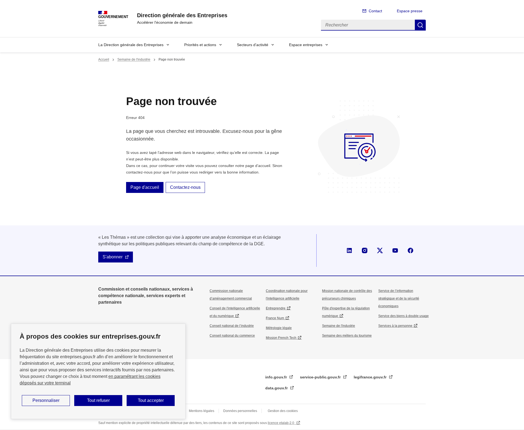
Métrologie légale (279, 328)
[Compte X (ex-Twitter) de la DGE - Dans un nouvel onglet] (379, 250)
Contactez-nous (185, 187)
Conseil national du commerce (232, 336)
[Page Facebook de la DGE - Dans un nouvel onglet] (410, 250)
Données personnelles (240, 411)
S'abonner (113, 257)
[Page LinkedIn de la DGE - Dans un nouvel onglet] (349, 250)
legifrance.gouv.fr (371, 377)
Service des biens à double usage (403, 316)
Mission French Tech (281, 338)
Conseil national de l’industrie (232, 326)
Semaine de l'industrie (133, 59)
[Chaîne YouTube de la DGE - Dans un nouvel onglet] (395, 250)
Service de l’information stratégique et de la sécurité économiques (398, 298)
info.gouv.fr (276, 377)
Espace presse (409, 11)
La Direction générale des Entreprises (130, 45)
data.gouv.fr (277, 388)
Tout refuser (98, 400)
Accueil (103, 59)
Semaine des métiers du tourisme (347, 336)
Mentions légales (201, 411)
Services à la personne (395, 326)
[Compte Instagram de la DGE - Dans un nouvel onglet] (364, 250)
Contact (375, 11)
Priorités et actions (200, 45)
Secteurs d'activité (252, 45)
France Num (275, 318)
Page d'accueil (144, 187)
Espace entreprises (305, 45)
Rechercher (420, 25)
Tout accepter (151, 400)
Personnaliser (45, 400)
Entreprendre (275, 308)
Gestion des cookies (283, 411)
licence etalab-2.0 (281, 423)
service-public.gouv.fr (321, 377)
